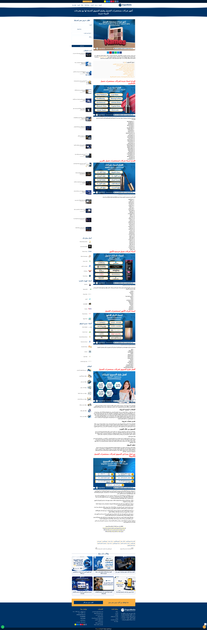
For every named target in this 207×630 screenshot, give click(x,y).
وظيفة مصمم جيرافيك (83, 404)
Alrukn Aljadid (84, 327)
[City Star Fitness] (90, 348)
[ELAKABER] (90, 305)
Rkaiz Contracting (84, 256)
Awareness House (84, 341)
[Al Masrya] (90, 272)
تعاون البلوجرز (132, 543)
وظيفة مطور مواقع (84, 410)
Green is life (85, 261)
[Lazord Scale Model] (90, 247)
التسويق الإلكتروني (117, 541)
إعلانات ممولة (123, 541)
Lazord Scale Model (83, 246)
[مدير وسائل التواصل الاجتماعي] (89, 372)
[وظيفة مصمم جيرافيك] (89, 406)
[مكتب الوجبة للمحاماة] (90, 362)
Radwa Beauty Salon (83, 241)
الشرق (86, 299)
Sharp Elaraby (84, 313)
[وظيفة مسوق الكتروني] (89, 377)
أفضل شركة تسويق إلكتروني (130, 541)
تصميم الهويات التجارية (99, 619)
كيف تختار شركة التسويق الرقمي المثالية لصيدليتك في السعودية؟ (114, 528)
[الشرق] (90, 300)
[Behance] (107, 1)
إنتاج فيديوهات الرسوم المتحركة (97, 618)
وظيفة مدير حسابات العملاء (82, 393)
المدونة (78, 5)
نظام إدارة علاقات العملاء (98, 624)
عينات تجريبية (109, 543)
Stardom (85, 284)
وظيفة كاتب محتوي (83, 387)
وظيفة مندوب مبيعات (83, 416)
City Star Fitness (84, 346)
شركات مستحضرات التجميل (125, 543)
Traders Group (84, 251)
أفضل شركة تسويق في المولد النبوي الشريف (79, 163)
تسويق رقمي (99, 541)
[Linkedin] (109, 1)
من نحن (96, 5)
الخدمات (92, 5)
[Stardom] (90, 285)
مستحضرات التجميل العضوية (101, 543)
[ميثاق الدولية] (90, 357)
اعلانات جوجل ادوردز (99, 614)
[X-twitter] (115, 1)
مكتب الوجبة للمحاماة (84, 361)
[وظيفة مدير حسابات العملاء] (89, 395)
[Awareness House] (90, 343)
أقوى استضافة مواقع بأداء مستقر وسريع (80, 200)
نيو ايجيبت (85, 351)
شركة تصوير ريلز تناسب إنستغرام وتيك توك (125, 592)
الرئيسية (100, 5)
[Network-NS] (90, 290)
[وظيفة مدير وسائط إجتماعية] (89, 400)
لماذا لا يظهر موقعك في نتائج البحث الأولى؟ (79, 145)
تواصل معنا (74, 5)
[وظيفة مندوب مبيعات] (89, 418)
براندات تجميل (110, 541)
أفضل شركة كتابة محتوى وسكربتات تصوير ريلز (79, 53)
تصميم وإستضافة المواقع (98, 613)
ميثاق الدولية (85, 356)
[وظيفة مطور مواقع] (89, 412)
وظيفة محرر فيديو (84, 381)
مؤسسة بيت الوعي (84, 266)
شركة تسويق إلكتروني (116, 543)
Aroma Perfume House (83, 336)
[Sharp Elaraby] (90, 315)
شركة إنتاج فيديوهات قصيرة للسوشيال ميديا (79, 218)
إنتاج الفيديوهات (100, 616)
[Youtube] (113, 1)
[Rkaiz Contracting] (90, 257)
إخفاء (125, 62)
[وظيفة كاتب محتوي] (89, 389)
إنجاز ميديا (98, 628)
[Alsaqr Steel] (90, 295)
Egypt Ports (85, 318)
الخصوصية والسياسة (114, 619)
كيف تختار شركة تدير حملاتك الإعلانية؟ (80, 227)
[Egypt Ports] (90, 320)
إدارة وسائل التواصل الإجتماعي (97, 611)
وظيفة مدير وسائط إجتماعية (82, 399)
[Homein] (90, 310)
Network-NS (85, 289)
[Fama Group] (90, 277)
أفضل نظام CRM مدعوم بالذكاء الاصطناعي (79, 126)
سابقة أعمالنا (87, 5)
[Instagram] (111, 1)
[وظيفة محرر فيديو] (89, 383)
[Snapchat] (105, 1)
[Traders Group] (90, 252)
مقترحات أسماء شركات (103, 56)
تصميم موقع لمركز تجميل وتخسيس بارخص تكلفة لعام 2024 (114, 529)
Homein (86, 308)
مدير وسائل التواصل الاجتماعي (82, 370)
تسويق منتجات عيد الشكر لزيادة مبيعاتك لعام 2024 (114, 531)
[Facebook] (117, 1)
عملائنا (82, 5)
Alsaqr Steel (85, 294)
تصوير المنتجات (100, 621)
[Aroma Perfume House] (90, 338)
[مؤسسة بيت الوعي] (90, 267)
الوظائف (116, 614)
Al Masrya (85, 271)
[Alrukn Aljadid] (90, 328)
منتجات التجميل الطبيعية (131, 545)
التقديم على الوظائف (114, 616)
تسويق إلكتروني (104, 541)
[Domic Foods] (90, 333)
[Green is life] (90, 262)
